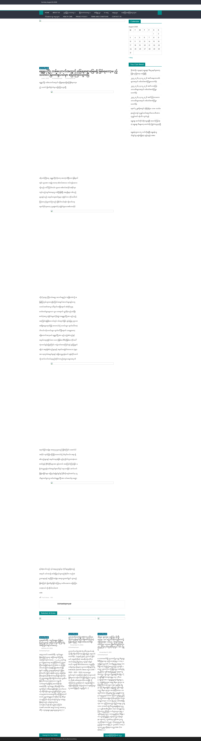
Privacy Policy (81, 17)
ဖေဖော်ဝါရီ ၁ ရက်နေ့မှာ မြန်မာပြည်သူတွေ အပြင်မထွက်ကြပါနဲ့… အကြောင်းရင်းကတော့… (52, 642)
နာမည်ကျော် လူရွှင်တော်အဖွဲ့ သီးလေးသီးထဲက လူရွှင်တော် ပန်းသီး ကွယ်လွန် (145, 114)
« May (131, 58)
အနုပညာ (115, 13)
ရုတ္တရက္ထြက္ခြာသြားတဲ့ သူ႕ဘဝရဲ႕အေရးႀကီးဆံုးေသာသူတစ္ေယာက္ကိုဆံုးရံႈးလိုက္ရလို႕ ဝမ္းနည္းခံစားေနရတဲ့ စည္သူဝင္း (115, 735)
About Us (56, 13)
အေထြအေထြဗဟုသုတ (128, 13)
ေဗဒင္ (106, 13)
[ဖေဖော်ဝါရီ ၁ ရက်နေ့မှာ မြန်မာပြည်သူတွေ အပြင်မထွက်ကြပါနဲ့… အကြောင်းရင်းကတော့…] (53, 626)
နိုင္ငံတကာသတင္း (85, 13)
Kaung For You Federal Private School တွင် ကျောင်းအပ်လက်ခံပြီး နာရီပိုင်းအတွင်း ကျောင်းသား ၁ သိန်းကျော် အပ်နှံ (52, 735)
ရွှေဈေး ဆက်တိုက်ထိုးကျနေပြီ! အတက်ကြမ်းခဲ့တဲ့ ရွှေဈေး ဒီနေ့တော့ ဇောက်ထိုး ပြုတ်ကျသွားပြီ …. (146, 124)
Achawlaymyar (57, 78)
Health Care (67, 17)
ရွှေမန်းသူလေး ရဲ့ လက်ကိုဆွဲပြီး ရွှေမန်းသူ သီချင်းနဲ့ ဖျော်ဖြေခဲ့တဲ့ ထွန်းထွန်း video (144, 134)
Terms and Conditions (99, 17)
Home (47, 13)
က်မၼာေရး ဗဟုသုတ (52, 17)
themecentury (72, 739)
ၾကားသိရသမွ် (44, 68)
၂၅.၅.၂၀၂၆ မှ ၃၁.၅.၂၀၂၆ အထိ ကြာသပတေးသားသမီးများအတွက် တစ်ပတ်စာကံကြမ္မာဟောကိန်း (145, 100)
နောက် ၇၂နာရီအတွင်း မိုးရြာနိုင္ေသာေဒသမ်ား (146, 108)
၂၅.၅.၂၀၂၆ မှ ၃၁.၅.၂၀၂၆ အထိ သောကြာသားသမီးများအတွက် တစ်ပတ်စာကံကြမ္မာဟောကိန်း (144, 89)
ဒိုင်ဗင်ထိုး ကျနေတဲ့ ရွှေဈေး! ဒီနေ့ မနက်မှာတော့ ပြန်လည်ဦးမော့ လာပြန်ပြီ (145, 72)
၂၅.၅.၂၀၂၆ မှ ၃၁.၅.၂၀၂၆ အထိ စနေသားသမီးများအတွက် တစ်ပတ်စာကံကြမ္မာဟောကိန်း (145, 80)
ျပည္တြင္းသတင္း (69, 13)
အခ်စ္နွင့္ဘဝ (97, 13)
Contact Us (116, 17)
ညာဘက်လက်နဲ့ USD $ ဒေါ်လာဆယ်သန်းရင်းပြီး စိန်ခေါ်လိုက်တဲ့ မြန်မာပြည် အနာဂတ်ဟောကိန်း (81, 639)
